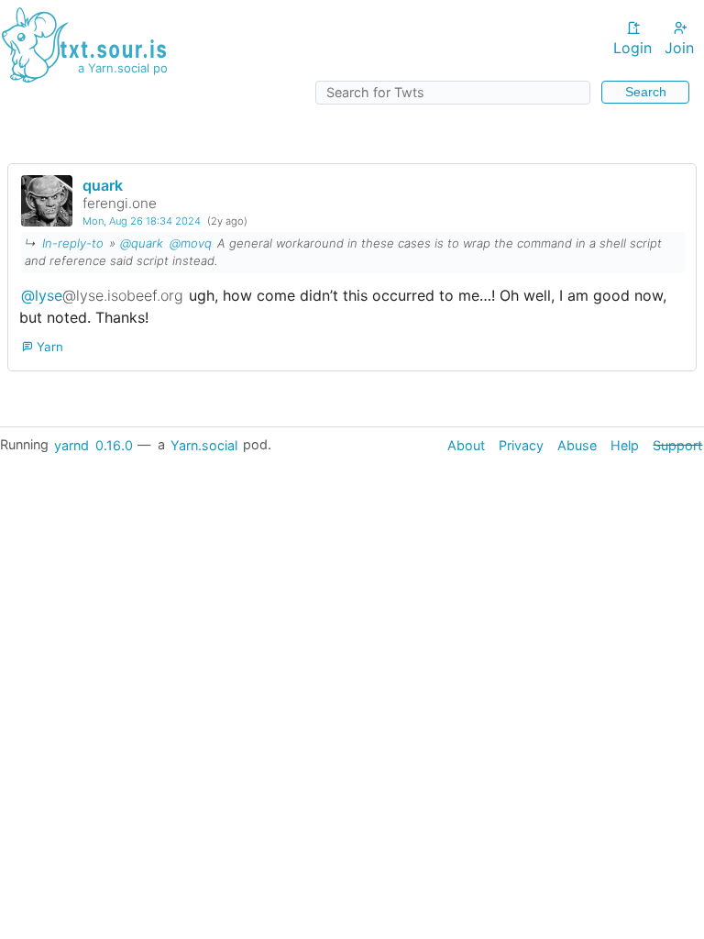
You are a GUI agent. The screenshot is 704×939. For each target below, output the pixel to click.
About (466, 444)
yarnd (71, 444)
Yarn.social (203, 444)
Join (679, 48)
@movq (191, 243)
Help (624, 444)
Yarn (48, 346)
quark (102, 185)
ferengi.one (119, 203)
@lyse (102, 295)
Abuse (577, 444)
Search (645, 91)
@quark (141, 243)
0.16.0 (114, 444)
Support (677, 444)
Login (632, 48)
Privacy (521, 444)
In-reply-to (73, 243)
